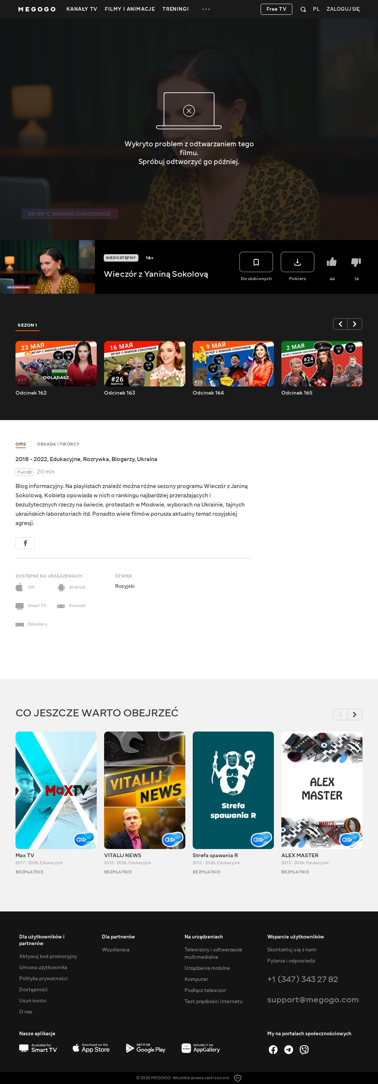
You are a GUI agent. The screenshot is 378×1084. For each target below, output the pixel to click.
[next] (355, 324)
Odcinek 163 (119, 393)
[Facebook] (273, 1050)
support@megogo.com (313, 999)
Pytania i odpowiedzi (291, 961)
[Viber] (304, 1050)
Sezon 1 (28, 325)
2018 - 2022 (31, 459)
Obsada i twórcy (58, 444)
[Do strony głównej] (36, 9)
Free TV (277, 9)
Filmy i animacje (130, 9)
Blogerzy (122, 459)
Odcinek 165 (296, 393)
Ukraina (147, 459)
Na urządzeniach (204, 937)
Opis (21, 444)
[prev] (340, 324)
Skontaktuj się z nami (292, 950)
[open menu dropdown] (206, 9)
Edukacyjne (65, 459)
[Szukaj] (303, 9)
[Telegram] (289, 1050)
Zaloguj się (343, 9)
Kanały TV (81, 9)
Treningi (175, 9)
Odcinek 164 (208, 393)
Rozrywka (96, 459)
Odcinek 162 (31, 393)
